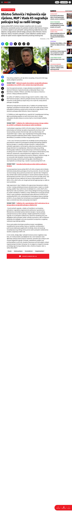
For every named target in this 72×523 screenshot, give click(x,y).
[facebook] (2, 43)
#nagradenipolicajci (39, 251)
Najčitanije (64, 508)
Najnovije (58, 508)
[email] (19, 43)
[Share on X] (15, 43)
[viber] (11, 43)
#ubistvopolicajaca (18, 251)
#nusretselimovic (29, 251)
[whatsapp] (6, 43)
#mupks (9, 251)
